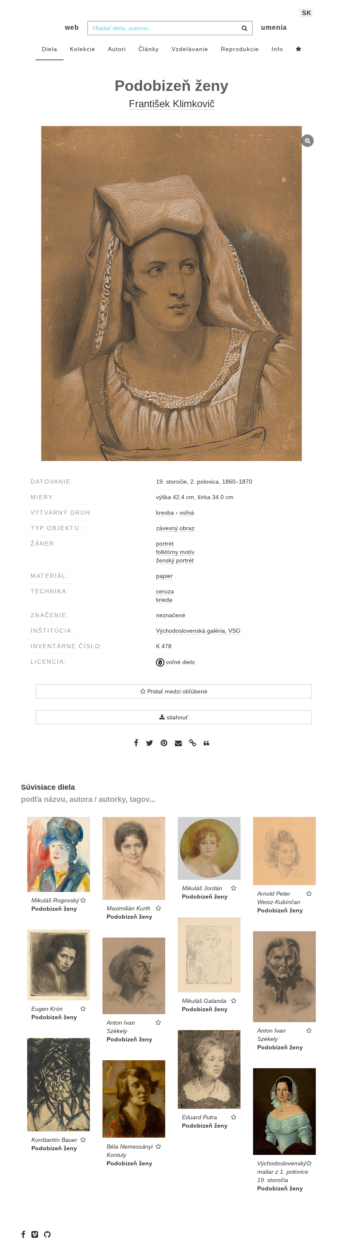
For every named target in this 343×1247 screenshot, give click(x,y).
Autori (117, 49)
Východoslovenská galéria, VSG (198, 630)
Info (277, 49)
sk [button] (307, 12)
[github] (49, 1234)
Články (148, 49)
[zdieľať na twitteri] (149, 743)
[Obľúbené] (298, 49)
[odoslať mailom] (178, 743)
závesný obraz (175, 528)
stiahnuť (176, 717)
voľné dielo (179, 662)
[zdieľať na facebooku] (136, 743)
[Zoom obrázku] (171, 293)
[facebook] (25, 1234)
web (72, 27)
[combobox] (170, 28)
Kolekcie (82, 49)
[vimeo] (36, 1234)
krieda (164, 599)
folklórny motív (175, 552)
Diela (49, 49)
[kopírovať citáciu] (206, 743)
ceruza (165, 591)
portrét (165, 543)
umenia (274, 27)
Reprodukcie (240, 49)
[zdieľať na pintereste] (164, 743)
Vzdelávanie (190, 49)
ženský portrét (175, 560)
